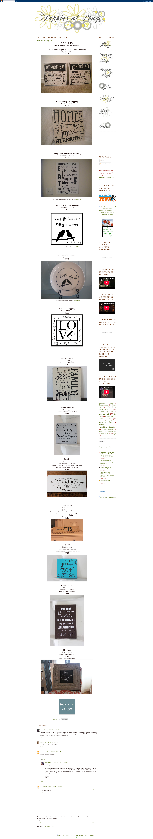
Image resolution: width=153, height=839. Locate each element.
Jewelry (100, 421)
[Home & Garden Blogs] (102, 491)
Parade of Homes (105, 423)
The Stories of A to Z (106, 472)
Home (67, 823)
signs (114, 434)
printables (105, 433)
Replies (44, 759)
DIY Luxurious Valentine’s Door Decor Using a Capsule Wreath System (107, 475)
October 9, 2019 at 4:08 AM (55, 786)
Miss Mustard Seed (105, 461)
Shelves (101, 431)
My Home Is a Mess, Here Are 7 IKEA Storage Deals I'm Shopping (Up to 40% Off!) (107, 455)
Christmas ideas (103, 405)
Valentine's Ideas (111, 431)
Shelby (42, 742)
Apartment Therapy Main (107, 452)
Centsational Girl (105, 481)
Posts (102, 160)
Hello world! (103, 482)
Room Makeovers (108, 429)
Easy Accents (104, 413)
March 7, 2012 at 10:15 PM (51, 742)
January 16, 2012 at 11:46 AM (51, 730)
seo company (43, 787)
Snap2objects (78, 199)
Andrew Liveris (102, 172)
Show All (114, 486)
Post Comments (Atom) (49, 826)
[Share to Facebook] (66, 719)
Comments (103, 163)
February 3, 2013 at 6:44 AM (61, 762)
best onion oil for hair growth (89, 789)
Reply (41, 737)
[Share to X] (64, 719)
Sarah (42, 730)
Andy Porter (48, 762)
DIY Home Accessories (107, 408)
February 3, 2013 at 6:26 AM (53, 752)
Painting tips (109, 421)
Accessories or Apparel (106, 403)
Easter (113, 411)
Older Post (94, 823)
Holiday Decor (109, 416)
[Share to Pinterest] (67, 719)
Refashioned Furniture (107, 426)
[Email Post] (59, 719)
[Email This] (61, 719)
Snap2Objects (77, 246)
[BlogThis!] (63, 719)
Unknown (43, 752)
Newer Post (39, 823)
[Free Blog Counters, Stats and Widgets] (76, 837)
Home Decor (105, 418)
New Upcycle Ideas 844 (106, 468)
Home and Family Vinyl (45, 40)
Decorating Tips (103, 412)
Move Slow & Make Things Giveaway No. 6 (106, 462)
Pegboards (102, 424)
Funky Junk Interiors (106, 467)
